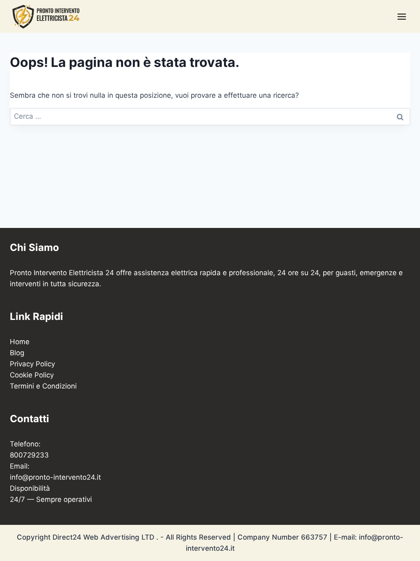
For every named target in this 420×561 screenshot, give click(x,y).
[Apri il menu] (401, 16)
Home (20, 342)
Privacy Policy (32, 364)
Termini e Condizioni (43, 386)
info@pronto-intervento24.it (55, 477)
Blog (17, 353)
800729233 (29, 455)
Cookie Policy (32, 375)
